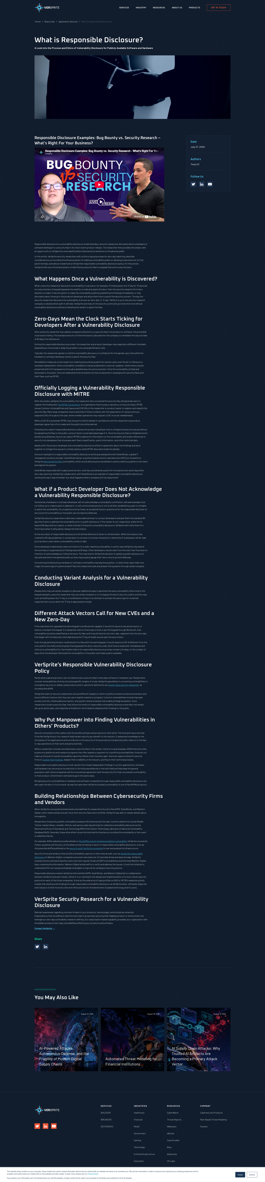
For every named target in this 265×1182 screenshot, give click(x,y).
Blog (169, 1147)
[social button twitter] (193, 184)
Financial (138, 1119)
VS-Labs (171, 1161)
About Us (177, 8)
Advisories (172, 1154)
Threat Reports (174, 1119)
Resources (159, 8)
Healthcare (139, 1112)
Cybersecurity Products (211, 1112)
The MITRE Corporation (69, 404)
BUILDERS (106, 1112)
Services (124, 8)
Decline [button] (252, 1174)
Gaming (137, 1140)
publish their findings (53, 759)
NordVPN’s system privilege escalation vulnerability (103, 841)
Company (205, 1106)
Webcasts (171, 1126)
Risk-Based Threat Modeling (213, 1119)
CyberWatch (173, 1112)
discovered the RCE (53, 461)
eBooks (170, 1133)
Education (139, 1161)
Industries (140, 1106)
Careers (204, 1126)
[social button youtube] (210, 184)
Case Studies (173, 1140)
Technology (139, 1147)
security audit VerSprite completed (86, 848)
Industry (141, 8)
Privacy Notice (93, 1174)
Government (140, 1133)
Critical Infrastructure (144, 1154)
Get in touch (218, 8)
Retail (136, 1126)
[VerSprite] (47, 8)
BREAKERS (106, 1119)
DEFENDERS (107, 1126)
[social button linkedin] (201, 184)
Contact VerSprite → (45, 928)
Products (194, 8)
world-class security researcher (124, 685)
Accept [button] (240, 1174)
